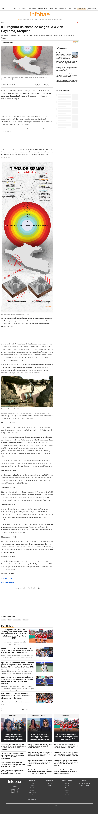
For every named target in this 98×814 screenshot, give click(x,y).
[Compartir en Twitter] (40, 84)
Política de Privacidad (84, 785)
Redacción (49, 783)
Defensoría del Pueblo (57, 19)
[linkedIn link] (18, 792)
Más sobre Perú (6, 578)
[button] (2, 8)
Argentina (24, 8)
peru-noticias (17, 619)
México (51, 8)
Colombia (40, 8)
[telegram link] (14, 792)
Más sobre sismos (7, 583)
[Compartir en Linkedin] (44, 84)
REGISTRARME (81, 8)
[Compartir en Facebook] (37, 84)
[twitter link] (14, 789)
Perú (56, 8)
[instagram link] (18, 789)
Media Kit (67, 794)
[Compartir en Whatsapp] (34, 84)
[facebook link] (11, 789)
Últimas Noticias (32, 799)
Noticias (25, 619)
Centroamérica (63, 8)
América (32, 783)
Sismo (3, 619)
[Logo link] (40, 14)
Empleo (49, 785)
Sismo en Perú (37, 19)
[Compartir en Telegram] (47, 84)
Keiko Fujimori (48, 19)
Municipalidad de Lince (28, 19)
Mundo (70, 8)
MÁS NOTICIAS (27, 709)
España (46, 8)
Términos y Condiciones (84, 783)
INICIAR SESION (92, 8)
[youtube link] (11, 792)
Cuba (74, 8)
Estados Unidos (32, 8)
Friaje (42, 19)
